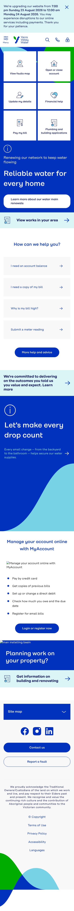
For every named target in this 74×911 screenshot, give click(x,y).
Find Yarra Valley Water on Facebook (25, 731)
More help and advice (37, 352)
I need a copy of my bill (27, 287)
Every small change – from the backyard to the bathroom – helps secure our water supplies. (33, 453)
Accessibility (37, 842)
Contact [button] (57, 40)
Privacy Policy (37, 833)
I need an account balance (29, 266)
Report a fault (37, 761)
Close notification (67, 7)
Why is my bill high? (24, 308)
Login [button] (68, 40)
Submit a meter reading (27, 329)
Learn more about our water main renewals (34, 201)
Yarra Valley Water (21, 40)
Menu (6, 42)
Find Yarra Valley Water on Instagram (37, 731)
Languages (37, 850)
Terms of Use (37, 825)
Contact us (37, 747)
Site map (15, 711)
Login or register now (37, 628)
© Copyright (37, 817)
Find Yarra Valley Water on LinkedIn (49, 731)
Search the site (47, 40)
